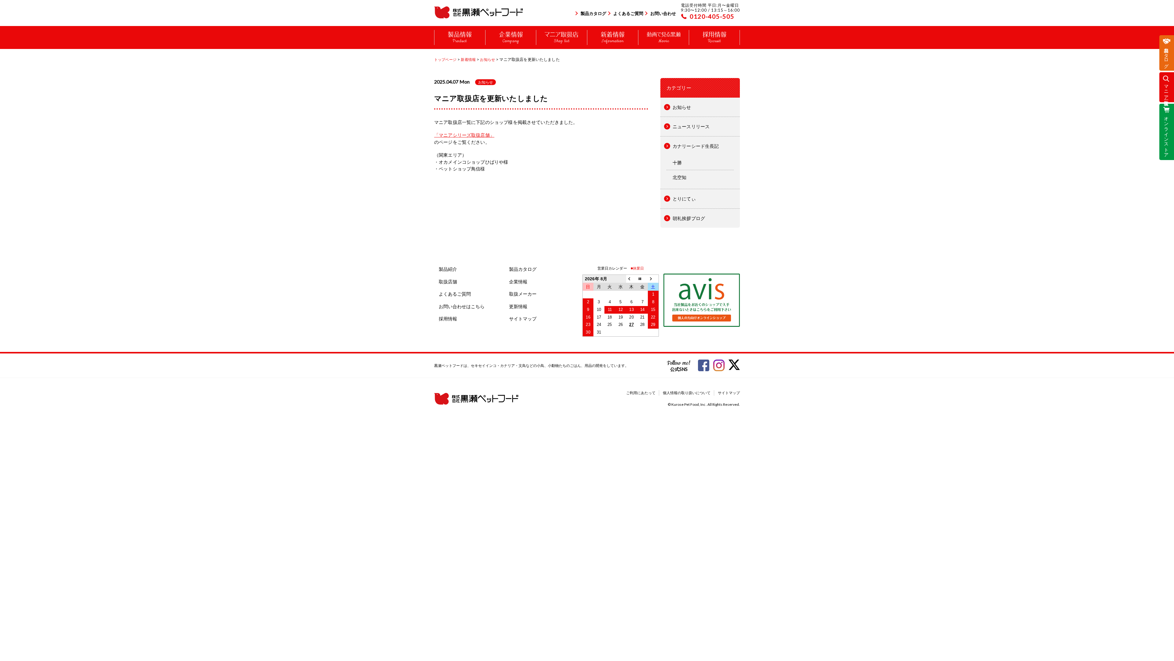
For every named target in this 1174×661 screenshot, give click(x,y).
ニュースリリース (691, 126)
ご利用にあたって (640, 392)
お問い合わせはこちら (462, 306)
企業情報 (518, 281)
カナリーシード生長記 (696, 146)
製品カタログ (593, 13)
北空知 (679, 177)
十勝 (677, 162)
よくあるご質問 (628, 13)
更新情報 (518, 306)
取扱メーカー (523, 294)
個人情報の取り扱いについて (687, 392)
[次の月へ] (653, 278)
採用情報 (448, 318)
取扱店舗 (448, 281)
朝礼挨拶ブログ (689, 218)
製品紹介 (448, 269)
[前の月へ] (631, 278)
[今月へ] (642, 278)
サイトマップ (523, 318)
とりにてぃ (684, 198)
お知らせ (485, 82)
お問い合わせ (663, 13)
